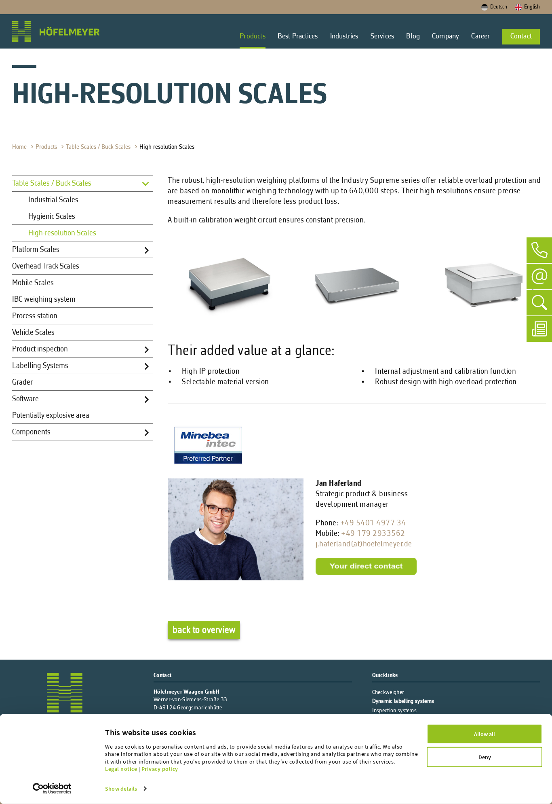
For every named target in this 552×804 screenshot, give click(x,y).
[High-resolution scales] (229, 327)
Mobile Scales (33, 283)
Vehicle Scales (33, 333)
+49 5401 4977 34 (373, 523)
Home (20, 147)
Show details (121, 788)
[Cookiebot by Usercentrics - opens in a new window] (52, 788)
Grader (22, 383)
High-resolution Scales (167, 147)
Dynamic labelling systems (403, 701)
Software (25, 399)
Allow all (484, 734)
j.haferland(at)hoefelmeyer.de (364, 544)
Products (47, 147)
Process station (34, 316)
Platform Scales (35, 250)
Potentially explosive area (50, 416)
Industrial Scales (53, 200)
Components (31, 432)
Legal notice (121, 768)
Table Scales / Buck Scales (99, 147)
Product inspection (40, 349)
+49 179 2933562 (373, 534)
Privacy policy (159, 768)
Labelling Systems (40, 366)
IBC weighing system (44, 300)
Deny (484, 757)
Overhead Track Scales (45, 266)
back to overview (204, 630)
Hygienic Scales (51, 217)
